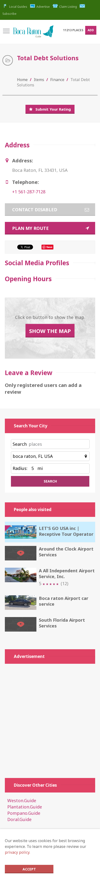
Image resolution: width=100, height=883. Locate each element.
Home (22, 79)
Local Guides (18, 7)
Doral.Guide (19, 819)
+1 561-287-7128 (28, 192)
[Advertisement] (50, 718)
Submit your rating (53, 109)
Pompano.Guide (23, 813)
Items (39, 79)
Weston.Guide (21, 800)
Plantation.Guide (24, 807)
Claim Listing (68, 7)
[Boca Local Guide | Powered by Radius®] (33, 33)
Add (91, 30)
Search (20, 444)
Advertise (43, 7)
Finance (57, 79)
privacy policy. (17, 852)
